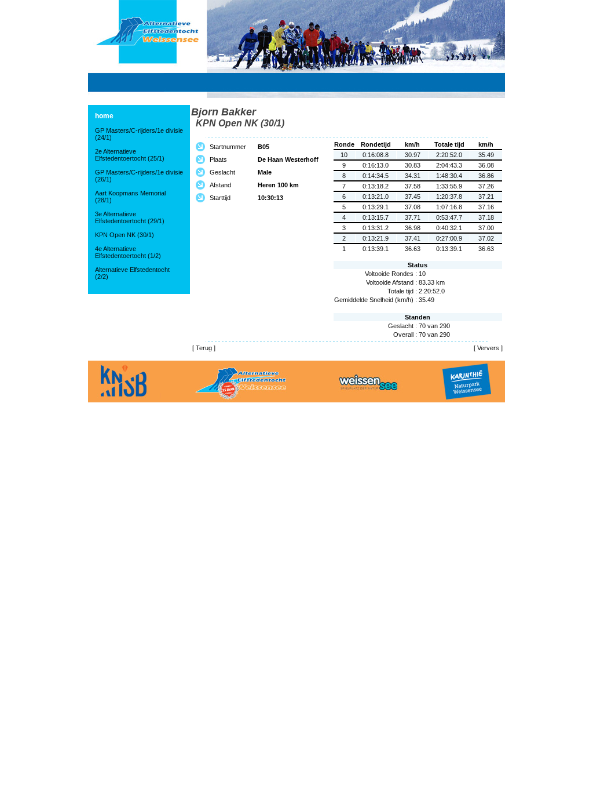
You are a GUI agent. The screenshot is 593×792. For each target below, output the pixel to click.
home (104, 116)
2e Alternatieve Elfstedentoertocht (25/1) (129, 155)
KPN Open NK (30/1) (124, 234)
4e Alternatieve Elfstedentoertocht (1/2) (128, 252)
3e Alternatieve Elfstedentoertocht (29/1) (129, 217)
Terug (204, 347)
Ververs (488, 347)
